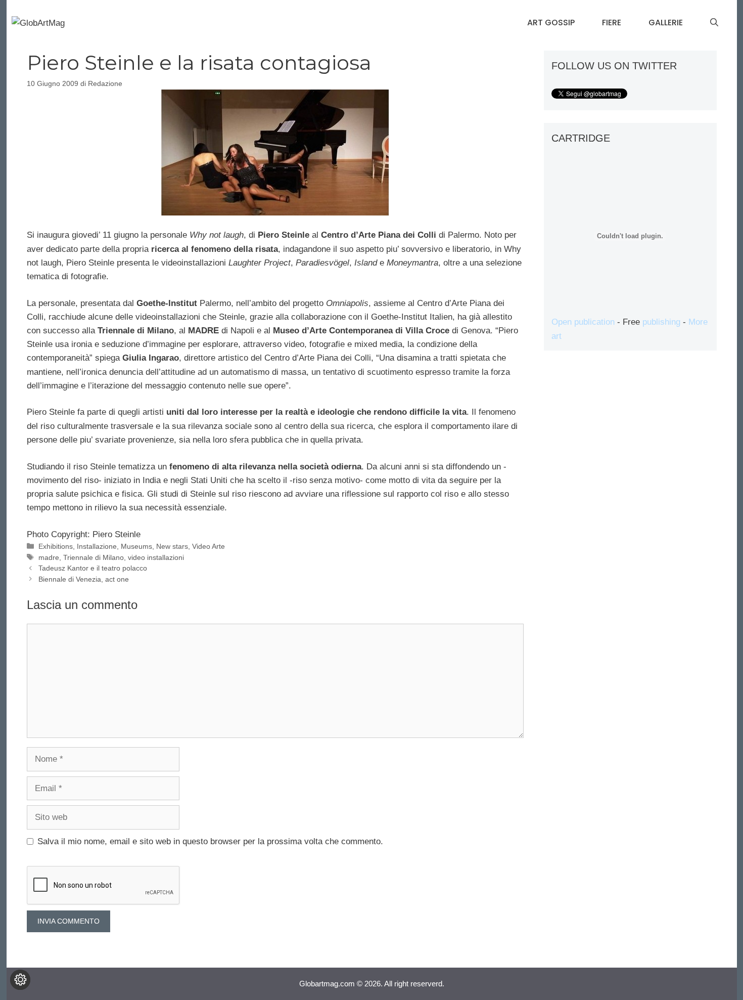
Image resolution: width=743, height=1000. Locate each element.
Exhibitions (55, 546)
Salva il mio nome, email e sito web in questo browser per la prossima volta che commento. (210, 841)
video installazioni (156, 557)
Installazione (97, 546)
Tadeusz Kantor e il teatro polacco (92, 568)
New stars (172, 546)
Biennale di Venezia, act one (83, 579)
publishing (661, 322)
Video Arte (208, 546)
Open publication (583, 322)
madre (48, 557)
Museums (136, 546)
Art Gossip (551, 22)
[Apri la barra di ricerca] (714, 22)
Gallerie (665, 22)
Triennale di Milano (93, 557)
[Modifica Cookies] (20, 980)
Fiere (611, 22)
